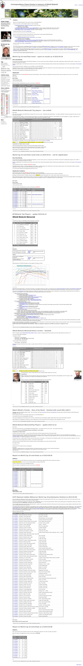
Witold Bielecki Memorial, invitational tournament (24, 25)
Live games (34, 47)
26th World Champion (32, 295)
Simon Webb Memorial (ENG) (30, 317)
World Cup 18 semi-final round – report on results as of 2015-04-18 (6, 75)
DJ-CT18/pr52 (15, 595)
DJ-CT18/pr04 (15, 519)
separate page (28, 31)
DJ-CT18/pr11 (15, 530)
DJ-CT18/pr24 (15, 551)
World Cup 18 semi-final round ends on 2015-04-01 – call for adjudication (6, 80)
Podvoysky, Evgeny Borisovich (37, 100)
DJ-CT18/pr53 (15, 597)
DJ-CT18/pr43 (15, 581)
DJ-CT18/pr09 (15, 527)
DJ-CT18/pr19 (15, 543)
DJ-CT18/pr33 (15, 565)
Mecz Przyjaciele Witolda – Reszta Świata (22, 41)
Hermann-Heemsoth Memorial (32, 313)
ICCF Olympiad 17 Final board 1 (31, 316)
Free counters (3, 116)
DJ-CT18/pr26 (15, 554)
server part (44, 412)
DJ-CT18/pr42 (15, 579)
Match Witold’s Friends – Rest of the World (22, 29)
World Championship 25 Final (33, 297)
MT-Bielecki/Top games (46, 46)
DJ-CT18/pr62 (15, 611)
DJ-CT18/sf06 (15, 94)
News (24, 52)
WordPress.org (4, 122)
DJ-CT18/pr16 (15, 538)
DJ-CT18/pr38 (15, 573)
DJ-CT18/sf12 (15, 486)
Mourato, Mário (47, 98)
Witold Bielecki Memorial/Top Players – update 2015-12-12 (34, 425)
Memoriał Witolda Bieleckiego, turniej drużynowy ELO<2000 (25, 40)
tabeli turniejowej (67, 48)
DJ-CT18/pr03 (15, 518)
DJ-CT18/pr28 (15, 557)
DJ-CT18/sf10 (15, 100)
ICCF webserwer (4, 87)
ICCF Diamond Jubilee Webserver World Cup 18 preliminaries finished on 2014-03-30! (45, 497)
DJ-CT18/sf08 (15, 97)
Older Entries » (79, 664)
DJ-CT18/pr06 (15, 522)
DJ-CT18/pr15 (15, 537)
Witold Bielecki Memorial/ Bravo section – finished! (6, 84)
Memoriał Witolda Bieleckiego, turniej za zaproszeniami (25, 37)
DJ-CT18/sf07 (15, 96)
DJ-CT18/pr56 (15, 601)
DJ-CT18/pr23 (15, 549)
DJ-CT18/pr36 (15, 570)
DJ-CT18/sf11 (15, 101)
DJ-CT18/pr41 (15, 578)
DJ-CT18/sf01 (15, 471)
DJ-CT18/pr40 (15, 576)
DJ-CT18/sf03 (15, 90)
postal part (54, 412)
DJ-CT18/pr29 (15, 559)
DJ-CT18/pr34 (15, 567)
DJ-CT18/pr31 (15, 562)
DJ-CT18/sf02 (15, 89)
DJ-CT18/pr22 (15, 548)
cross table (61, 46)
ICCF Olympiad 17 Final (23, 304)
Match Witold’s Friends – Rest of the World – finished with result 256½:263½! (42, 410)
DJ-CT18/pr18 (15, 541)
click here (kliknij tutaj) (30, 252)
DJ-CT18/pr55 (15, 600)
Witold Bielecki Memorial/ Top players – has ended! (6, 78)
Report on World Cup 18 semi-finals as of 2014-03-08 (32, 627)
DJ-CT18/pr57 (15, 603)
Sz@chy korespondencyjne (6, 88)
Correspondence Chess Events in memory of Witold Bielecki (34, 4)
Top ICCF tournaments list (61, 288)
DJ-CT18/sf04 (15, 92)
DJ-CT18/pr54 (15, 598)
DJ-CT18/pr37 (15, 571)
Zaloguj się (3, 119)
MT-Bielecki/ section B (25, 406)
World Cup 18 (6, 70)
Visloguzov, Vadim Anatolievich (37, 92)
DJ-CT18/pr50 (15, 592)
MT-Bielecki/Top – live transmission (57, 47)
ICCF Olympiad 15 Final (23, 306)
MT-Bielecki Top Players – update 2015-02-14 (6, 82)
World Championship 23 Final (36, 300)
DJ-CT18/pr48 (15, 589)
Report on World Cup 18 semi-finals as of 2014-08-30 (32, 455)
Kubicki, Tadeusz (35, 98)
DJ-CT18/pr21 (15, 546)
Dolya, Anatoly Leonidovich (37, 90)
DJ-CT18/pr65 (15, 616)
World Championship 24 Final (37, 296)
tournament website (16, 436)
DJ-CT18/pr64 (15, 614)
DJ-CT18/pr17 (15, 540)
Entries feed (4, 120)
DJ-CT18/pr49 (15, 590)
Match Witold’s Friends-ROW (4, 62)
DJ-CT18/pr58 (15, 605)
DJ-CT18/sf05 (15, 93)
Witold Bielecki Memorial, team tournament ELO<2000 (24, 28)
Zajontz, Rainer (34, 93)
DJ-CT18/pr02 (15, 516)
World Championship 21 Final (35, 299)
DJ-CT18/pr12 (15, 532)
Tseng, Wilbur (34, 97)
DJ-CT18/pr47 (15, 587)
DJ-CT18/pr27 (15, 556)
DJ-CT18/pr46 (15, 586)
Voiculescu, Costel (35, 94)
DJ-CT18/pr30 (15, 560)
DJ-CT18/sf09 (15, 98)
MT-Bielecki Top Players (5, 67)
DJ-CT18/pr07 (15, 524)
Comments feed (4, 121)
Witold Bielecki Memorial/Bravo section (30, 332)
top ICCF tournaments (22, 315)
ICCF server (33, 140)
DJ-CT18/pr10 (15, 529)
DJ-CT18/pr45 (15, 584)
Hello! (15, 20)
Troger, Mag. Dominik (36, 101)
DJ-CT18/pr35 (15, 568)
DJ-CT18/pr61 (15, 609)
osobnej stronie (28, 43)
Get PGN (48, 140)
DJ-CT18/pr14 (15, 535)
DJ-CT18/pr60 (15, 608)
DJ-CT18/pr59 (15, 606)
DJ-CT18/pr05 (15, 521)
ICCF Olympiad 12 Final (23, 302)
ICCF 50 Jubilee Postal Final (39, 508)
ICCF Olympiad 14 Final (23, 303)
